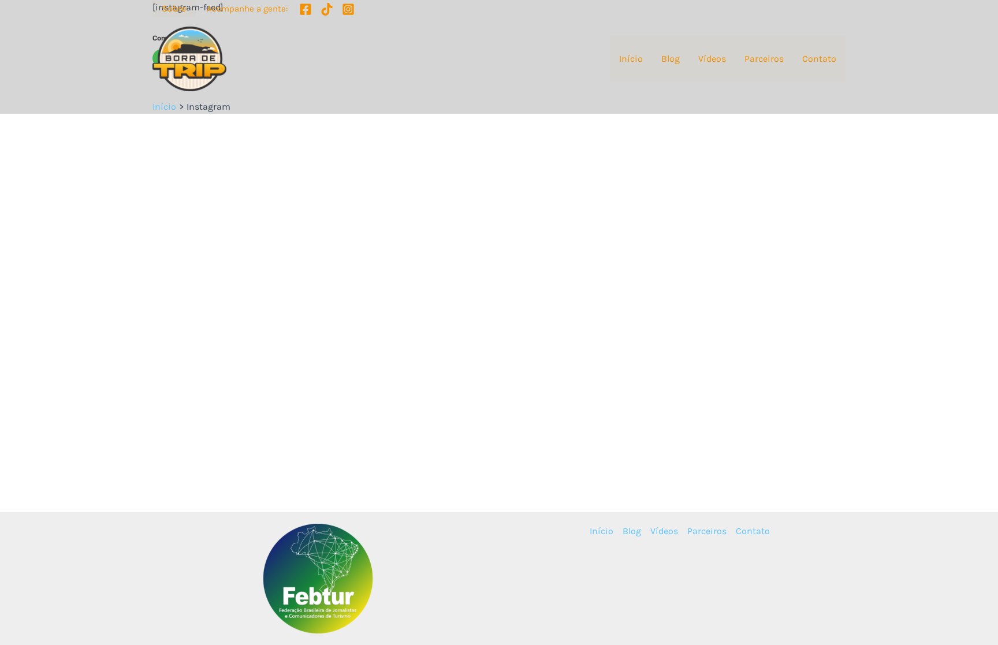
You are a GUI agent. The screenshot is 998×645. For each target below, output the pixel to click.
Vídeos (712, 58)
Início (631, 58)
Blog (670, 58)
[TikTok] (327, 9)
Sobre (174, 8)
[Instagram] (348, 9)
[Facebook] (305, 9)
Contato (819, 58)
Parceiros (764, 58)
